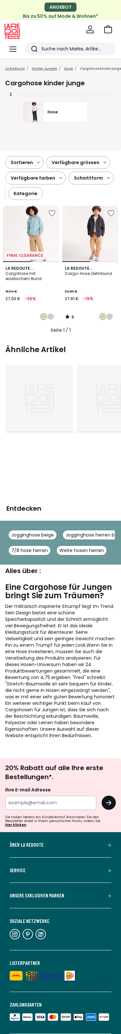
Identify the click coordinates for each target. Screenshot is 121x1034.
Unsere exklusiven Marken (37, 895)
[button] (108, 29)
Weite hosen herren (81, 550)
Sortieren (22, 162)
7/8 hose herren (29, 550)
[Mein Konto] (90, 29)
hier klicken (15, 824)
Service (17, 870)
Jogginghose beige (32, 535)
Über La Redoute (27, 845)
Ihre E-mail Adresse (28, 790)
